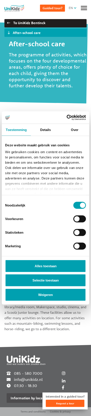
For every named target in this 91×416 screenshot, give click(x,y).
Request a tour (65, 403)
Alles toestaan (46, 266)
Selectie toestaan (45, 280)
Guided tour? (52, 8)
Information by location (30, 398)
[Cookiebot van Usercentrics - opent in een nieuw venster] (66, 117)
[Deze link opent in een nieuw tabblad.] (63, 387)
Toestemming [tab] (16, 129)
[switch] (79, 218)
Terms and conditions (33, 411)
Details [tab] (45, 129)
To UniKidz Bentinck (28, 23)
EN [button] (71, 8)
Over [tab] (74, 129)
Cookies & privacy (60, 411)
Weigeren (45, 294)
